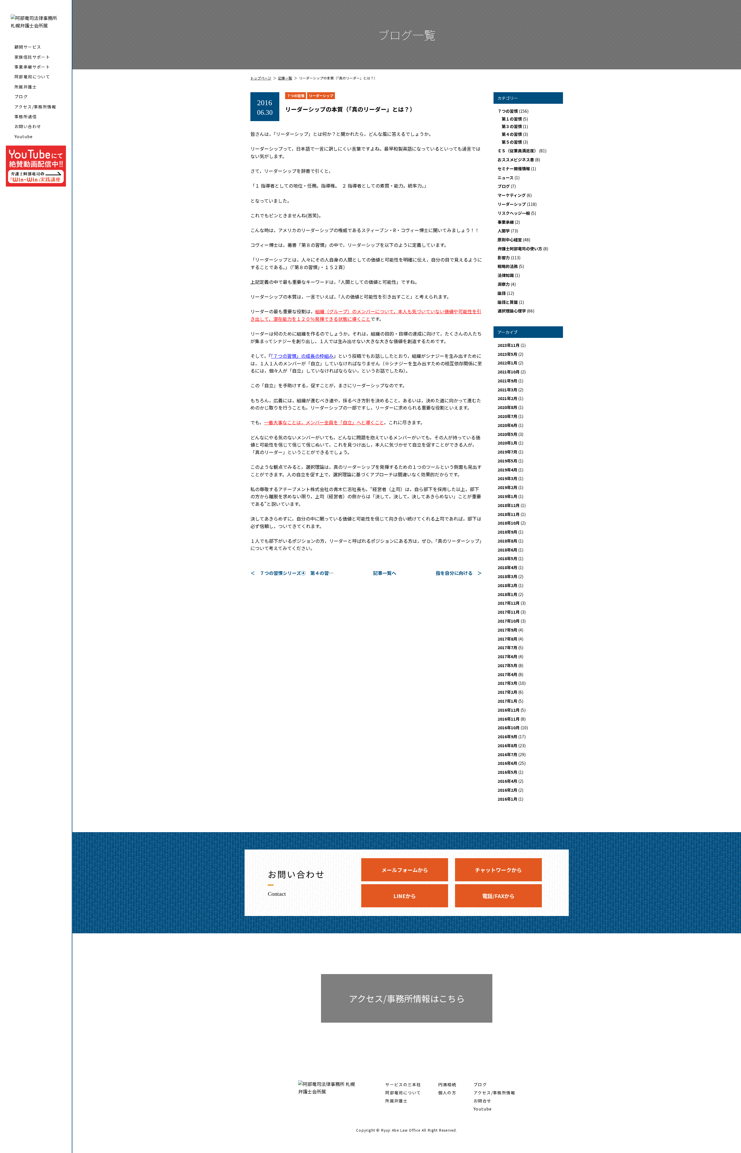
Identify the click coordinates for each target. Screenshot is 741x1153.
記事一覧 (285, 77)
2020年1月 (507, 443)
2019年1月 (507, 496)
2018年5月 (507, 558)
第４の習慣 (512, 134)
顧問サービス (27, 47)
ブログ (21, 96)
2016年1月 (507, 799)
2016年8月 (507, 745)
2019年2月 (507, 487)
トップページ (260, 77)
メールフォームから (404, 869)
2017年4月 (507, 674)
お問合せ (482, 1101)
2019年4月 (507, 470)
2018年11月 (509, 514)
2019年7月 (507, 452)
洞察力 (504, 284)
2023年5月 (507, 354)
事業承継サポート (32, 67)
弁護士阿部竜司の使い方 (520, 248)
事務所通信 (25, 116)
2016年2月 (507, 790)
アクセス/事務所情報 (35, 107)
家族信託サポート (32, 57)
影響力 (504, 257)
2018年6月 (507, 550)
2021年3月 (507, 390)
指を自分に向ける (454, 572)
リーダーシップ (321, 95)
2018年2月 (507, 585)
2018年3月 (507, 576)
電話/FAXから (498, 896)
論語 (502, 293)
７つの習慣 (295, 95)
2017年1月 (507, 701)
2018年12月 (509, 505)
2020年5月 (507, 434)
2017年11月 (509, 612)
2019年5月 (507, 461)
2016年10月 (509, 727)
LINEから (404, 896)
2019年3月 (507, 478)
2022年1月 (507, 363)
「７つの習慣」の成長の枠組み (302, 355)
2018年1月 (507, 594)
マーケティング (512, 195)
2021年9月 (507, 381)
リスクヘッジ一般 (514, 213)
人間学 (504, 231)
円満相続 (447, 1084)
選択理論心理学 (512, 311)
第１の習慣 (512, 119)
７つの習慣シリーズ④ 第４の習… (296, 572)
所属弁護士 (25, 87)
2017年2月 (507, 692)
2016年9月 (507, 736)
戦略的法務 (508, 266)
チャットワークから (498, 869)
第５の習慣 (512, 142)
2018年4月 (507, 567)
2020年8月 (507, 407)
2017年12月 (509, 603)
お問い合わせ (27, 126)
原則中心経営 (510, 240)
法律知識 (506, 275)
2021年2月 (507, 398)
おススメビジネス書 (516, 159)
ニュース (505, 177)
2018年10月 (509, 523)
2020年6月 (507, 425)
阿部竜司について (32, 76)
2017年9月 (507, 630)
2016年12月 (509, 710)
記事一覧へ (384, 572)
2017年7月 (507, 647)
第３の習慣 (512, 126)
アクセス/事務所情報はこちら (407, 998)
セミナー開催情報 (514, 168)
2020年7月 (507, 416)
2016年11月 (509, 719)
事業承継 (506, 222)
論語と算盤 (508, 302)
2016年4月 (507, 781)
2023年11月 (509, 345)
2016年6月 (507, 763)
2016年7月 (507, 754)
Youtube (23, 136)
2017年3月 (507, 683)
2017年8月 (507, 639)
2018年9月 (507, 532)
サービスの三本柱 (403, 1084)
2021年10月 (509, 372)
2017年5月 (507, 665)
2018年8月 (507, 541)
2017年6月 (507, 656)
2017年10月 (509, 621)
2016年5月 (507, 772)
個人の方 (447, 1092)
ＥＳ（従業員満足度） (518, 150)
